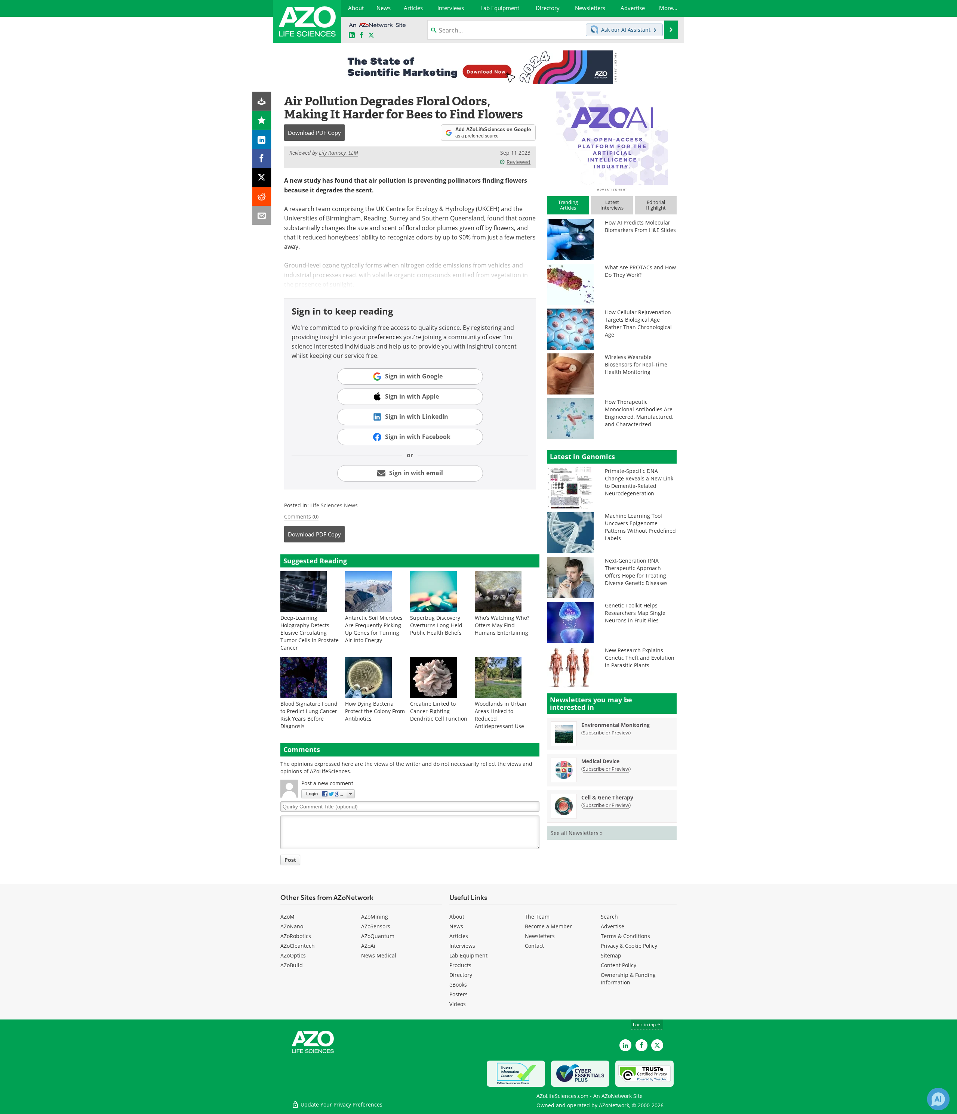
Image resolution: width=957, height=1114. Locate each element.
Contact (534, 945)
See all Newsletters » (577, 832)
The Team (537, 916)
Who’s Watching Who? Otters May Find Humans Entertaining (502, 625)
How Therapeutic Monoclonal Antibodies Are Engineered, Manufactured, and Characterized (639, 413)
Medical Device (600, 761)
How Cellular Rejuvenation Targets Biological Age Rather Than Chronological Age (638, 323)
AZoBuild (291, 965)
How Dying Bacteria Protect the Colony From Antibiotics (375, 711)
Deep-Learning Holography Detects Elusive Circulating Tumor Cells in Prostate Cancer (309, 632)
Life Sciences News (334, 505)
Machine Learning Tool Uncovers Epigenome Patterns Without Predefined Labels (640, 527)
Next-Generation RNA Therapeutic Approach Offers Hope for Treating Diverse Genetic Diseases (636, 572)
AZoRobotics (295, 936)
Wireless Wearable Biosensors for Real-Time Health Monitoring (636, 364)
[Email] (261, 215)
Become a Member (548, 926)
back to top (645, 1024)
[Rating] (261, 120)
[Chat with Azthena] (938, 1099)
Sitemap (611, 955)
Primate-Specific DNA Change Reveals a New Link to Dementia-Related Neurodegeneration (639, 482)
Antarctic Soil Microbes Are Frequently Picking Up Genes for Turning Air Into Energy (374, 629)
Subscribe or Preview (606, 732)
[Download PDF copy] (261, 101)
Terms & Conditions (625, 936)
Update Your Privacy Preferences (340, 1104)
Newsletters (540, 936)
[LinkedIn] (261, 139)
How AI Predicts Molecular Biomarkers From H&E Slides (640, 226)
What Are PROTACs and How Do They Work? (640, 271)
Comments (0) (301, 516)
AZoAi (368, 945)
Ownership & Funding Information (628, 978)
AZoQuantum (377, 936)
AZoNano (291, 926)
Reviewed (518, 161)
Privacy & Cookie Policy (629, 945)
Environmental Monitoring (615, 724)
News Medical (378, 955)
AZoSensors (375, 926)
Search (609, 916)
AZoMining (374, 916)
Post (290, 859)
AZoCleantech (297, 945)
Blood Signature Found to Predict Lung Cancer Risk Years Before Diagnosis (309, 715)
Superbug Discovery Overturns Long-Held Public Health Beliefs (436, 625)
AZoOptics (293, 955)
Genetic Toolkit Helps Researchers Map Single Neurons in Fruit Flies (635, 613)
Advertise (612, 926)
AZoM (287, 916)
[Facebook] (261, 158)
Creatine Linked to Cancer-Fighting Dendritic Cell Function (438, 711)
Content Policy (618, 965)
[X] (261, 177)
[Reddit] (261, 196)
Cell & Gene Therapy (607, 797)
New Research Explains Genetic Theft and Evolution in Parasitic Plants (639, 658)
